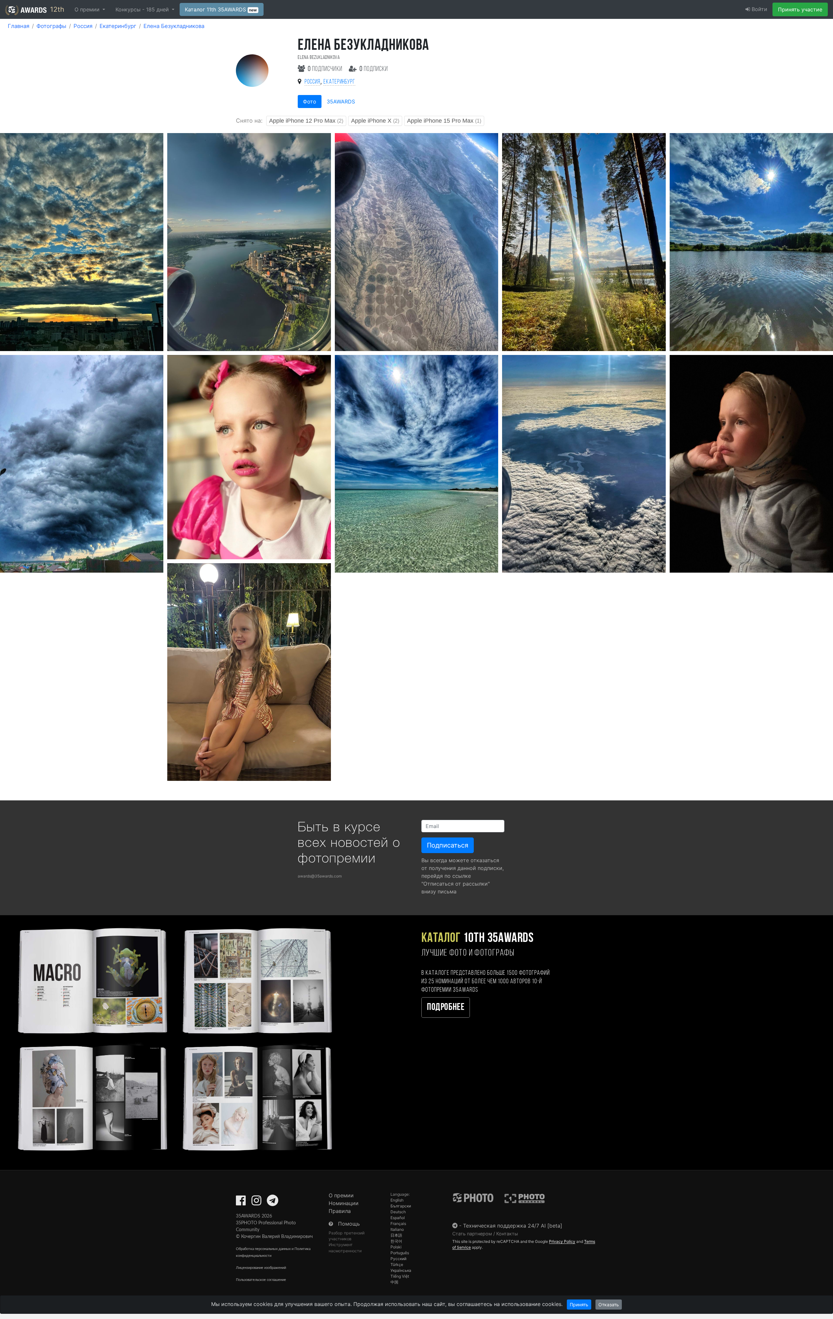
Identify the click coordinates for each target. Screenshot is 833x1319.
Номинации (344, 1203)
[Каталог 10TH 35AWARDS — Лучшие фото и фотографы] (173, 1038)
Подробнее (445, 1007)
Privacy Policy (562, 1241)
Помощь (349, 1223)
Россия (83, 26)
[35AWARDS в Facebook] (241, 1202)
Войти (758, 9)
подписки (374, 69)
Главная (18, 26)
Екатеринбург (118, 26)
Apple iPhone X (375, 120)
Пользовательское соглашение (261, 1280)
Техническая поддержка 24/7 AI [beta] (512, 1225)
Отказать (608, 1304)
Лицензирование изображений (261, 1268)
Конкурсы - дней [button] (143, 9)
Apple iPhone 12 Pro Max (306, 120)
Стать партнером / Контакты (485, 1233)
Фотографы (51, 26)
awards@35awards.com (320, 876)
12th (56, 9)
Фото (309, 101)
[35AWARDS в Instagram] (256, 1202)
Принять (579, 1304)
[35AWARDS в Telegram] (272, 1202)
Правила (340, 1211)
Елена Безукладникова (173, 26)
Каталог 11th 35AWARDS (221, 9)
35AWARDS (341, 101)
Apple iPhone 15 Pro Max (444, 120)
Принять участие (800, 9)
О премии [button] (88, 9)
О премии (341, 1195)
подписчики (326, 69)
